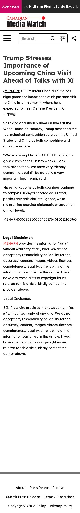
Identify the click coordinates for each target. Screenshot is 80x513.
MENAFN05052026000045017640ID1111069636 (40, 219)
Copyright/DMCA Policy (27, 506)
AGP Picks (10, 6)
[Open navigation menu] (7, 38)
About (20, 488)
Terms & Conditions (59, 497)
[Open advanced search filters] (62, 38)
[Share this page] (74, 38)
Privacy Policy (61, 506)
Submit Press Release (23, 497)
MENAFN (12, 91)
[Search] (53, 38)
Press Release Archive (47, 488)
